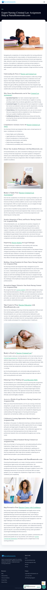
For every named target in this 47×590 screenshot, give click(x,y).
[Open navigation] (44, 2)
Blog (2, 9)
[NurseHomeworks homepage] (8, 2)
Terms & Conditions (5, 577)
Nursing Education (25, 305)
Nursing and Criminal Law (28, 74)
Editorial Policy (4, 575)
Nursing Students (17, 243)
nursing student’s (20, 290)
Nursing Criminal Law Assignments (19, 194)
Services (26, 564)
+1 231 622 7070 (28, 575)
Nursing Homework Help (30, 560)
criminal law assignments (10, 358)
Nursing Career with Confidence (30, 507)
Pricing (26, 566)
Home (26, 558)
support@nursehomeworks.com (31, 573)
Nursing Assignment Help (30, 562)
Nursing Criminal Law (24, 353)
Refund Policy (4, 582)
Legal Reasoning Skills (31, 380)
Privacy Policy (4, 580)
